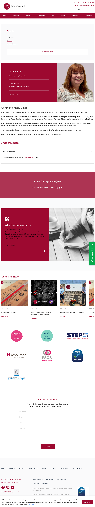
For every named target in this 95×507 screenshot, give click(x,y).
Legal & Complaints (37, 479)
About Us (12, 468)
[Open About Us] (18, 15)
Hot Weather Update (67, 312)
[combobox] (86, 10)
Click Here (31, 504)
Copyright (36, 483)
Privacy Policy (50, 479)
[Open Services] (31, 15)
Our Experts (34, 468)
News (44, 468)
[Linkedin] (7, 487)
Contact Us (64, 468)
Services (22, 468)
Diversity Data (45, 483)
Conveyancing (29, 157)
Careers (53, 468)
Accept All (87, 502)
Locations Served (61, 479)
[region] (47, 501)
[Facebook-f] (3, 487)
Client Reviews (77, 468)
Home (3, 468)
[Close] (93, 497)
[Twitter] (12, 487)
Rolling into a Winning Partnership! (43, 312)
